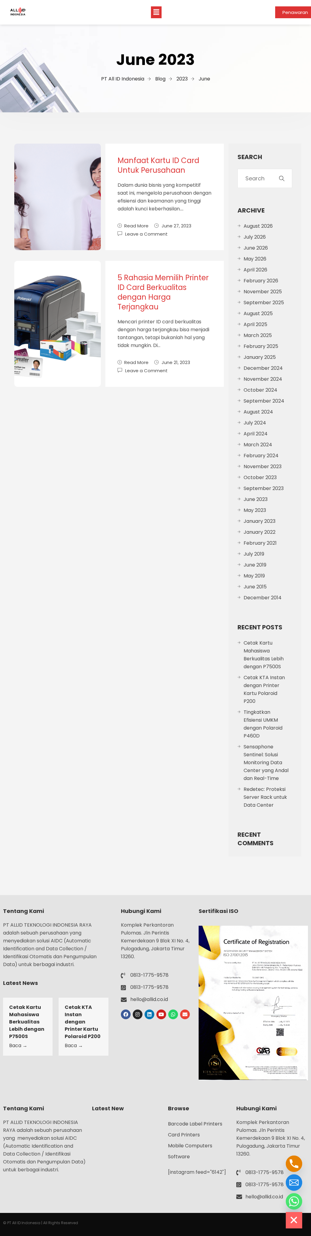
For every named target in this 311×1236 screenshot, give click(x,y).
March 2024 (258, 444)
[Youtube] (161, 1014)
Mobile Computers (190, 1145)
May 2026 (255, 258)
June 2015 (255, 586)
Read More (136, 226)
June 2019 (255, 564)
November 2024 (263, 379)
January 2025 (260, 357)
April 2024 (256, 433)
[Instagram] (137, 1014)
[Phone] (294, 1164)
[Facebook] (126, 1014)
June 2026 (256, 247)
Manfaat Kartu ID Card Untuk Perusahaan (158, 165)
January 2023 (259, 521)
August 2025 (258, 313)
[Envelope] (185, 1014)
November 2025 (263, 291)
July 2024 (255, 422)
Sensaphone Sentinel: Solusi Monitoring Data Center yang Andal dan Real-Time (266, 762)
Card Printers (184, 1134)
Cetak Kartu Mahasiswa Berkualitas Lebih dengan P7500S (264, 654)
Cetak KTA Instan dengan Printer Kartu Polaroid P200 (264, 689)
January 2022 (259, 532)
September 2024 (264, 400)
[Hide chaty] (294, 1220)
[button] (156, 12)
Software (179, 1156)
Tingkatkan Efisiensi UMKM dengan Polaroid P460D (263, 724)
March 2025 (258, 335)
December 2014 (263, 597)
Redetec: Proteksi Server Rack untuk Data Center (265, 797)
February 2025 (261, 346)
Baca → (18, 1045)
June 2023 (256, 499)
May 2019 (254, 575)
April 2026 (255, 269)
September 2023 (264, 488)
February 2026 (261, 280)
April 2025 (255, 324)
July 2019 (254, 553)
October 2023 (260, 477)
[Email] (294, 1182)
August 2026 (258, 226)
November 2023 (263, 466)
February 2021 (260, 543)
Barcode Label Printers (195, 1123)
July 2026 (255, 236)
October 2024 (260, 389)
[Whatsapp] (173, 1014)
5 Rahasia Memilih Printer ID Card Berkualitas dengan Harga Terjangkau (163, 292)
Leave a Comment (146, 233)
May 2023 (255, 510)
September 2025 (264, 302)
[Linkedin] (149, 1014)
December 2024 (263, 368)
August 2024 (258, 411)
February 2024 (261, 455)
